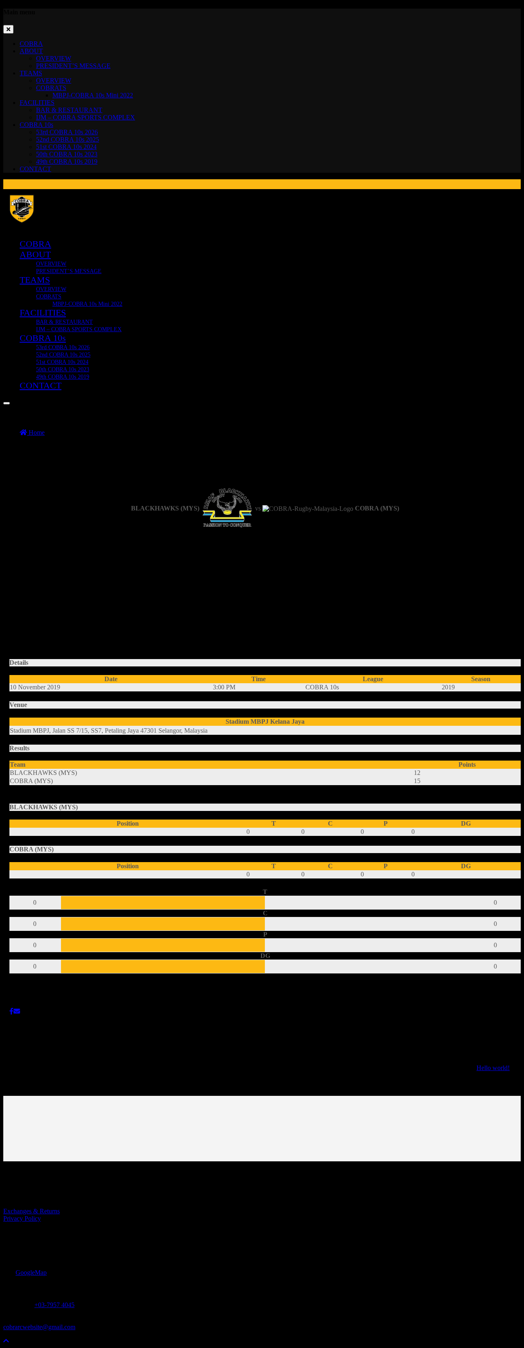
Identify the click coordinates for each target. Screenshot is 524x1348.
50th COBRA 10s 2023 (66, 154)
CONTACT (35, 168)
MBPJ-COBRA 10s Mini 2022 (92, 95)
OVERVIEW (53, 58)
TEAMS (31, 73)
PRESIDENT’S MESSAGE (73, 65)
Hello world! (493, 1067)
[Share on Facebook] (11, 1011)
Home (36, 432)
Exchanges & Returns (31, 1211)
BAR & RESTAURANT (69, 109)
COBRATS (51, 87)
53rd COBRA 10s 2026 (67, 132)
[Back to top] (6, 1340)
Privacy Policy (22, 1218)
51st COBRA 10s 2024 (66, 146)
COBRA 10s (36, 124)
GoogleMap (31, 1272)
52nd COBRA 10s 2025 (67, 139)
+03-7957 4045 (54, 1304)
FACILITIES (37, 102)
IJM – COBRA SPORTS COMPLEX (85, 117)
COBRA (31, 43)
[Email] (17, 1011)
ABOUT (31, 50)
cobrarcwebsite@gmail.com (39, 1326)
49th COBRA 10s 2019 (66, 161)
